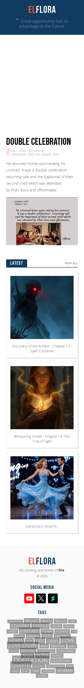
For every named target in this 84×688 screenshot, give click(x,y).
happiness (62, 636)
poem (42, 655)
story (56, 154)
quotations (61, 661)
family (12, 631)
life (39, 641)
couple (40, 626)
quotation (31, 660)
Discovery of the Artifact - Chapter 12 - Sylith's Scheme (42, 348)
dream (56, 626)
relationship (56, 666)
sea (70, 666)
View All (71, 263)
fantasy (29, 631)
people (46, 154)
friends (33, 636)
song (25, 671)
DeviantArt (53, 598)
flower (47, 631)
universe (48, 671)
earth (69, 626)
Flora (42, 10)
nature (28, 650)
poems (57, 656)
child (31, 154)
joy (29, 641)
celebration (18, 154)
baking (31, 621)
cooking (20, 626)
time (35, 671)
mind (72, 646)
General (39, 151)
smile (15, 671)
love (37, 154)
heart (16, 641)
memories (58, 646)
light (53, 641)
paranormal (66, 651)
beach (46, 621)
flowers (62, 631)
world (42, 675)
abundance (15, 621)
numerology (46, 651)
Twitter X (41, 598)
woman (65, 670)
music (13, 651)
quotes (39, 666)
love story (23, 645)
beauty (60, 621)
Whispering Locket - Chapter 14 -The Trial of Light (42, 438)
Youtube (29, 598)
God (47, 635)
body (72, 621)
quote (21, 665)
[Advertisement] (42, 79)
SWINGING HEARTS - (42, 526)
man (44, 646)
